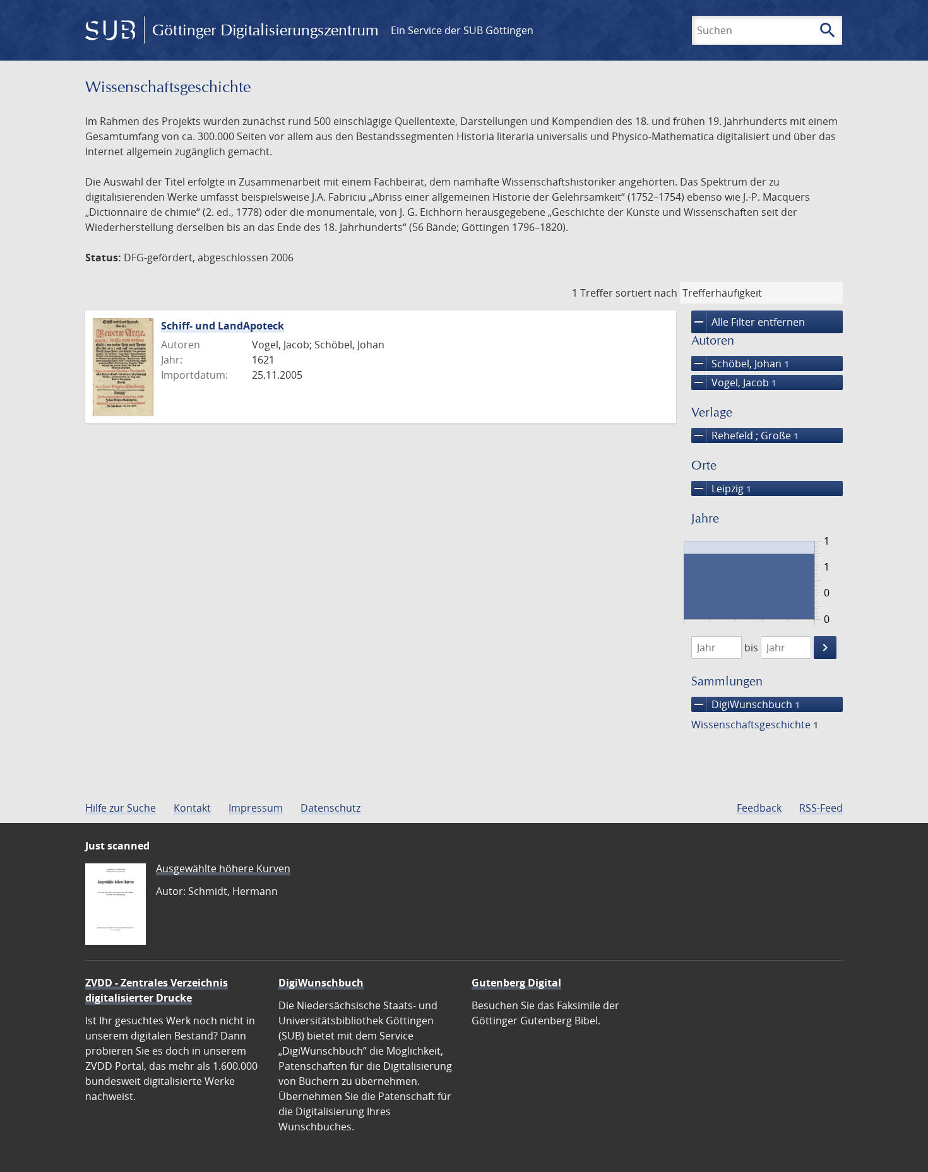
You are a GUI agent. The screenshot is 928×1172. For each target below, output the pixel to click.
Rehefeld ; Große (745, 435)
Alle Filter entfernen (748, 321)
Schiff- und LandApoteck (222, 326)
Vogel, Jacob (733, 382)
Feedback (759, 808)
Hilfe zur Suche (120, 808)
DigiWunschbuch (745, 704)
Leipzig (721, 488)
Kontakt (192, 808)
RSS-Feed (821, 808)
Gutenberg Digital (516, 983)
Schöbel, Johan (740, 363)
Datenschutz (330, 808)
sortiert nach (646, 293)
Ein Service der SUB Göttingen (462, 30)
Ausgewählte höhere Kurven (223, 868)
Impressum (256, 808)
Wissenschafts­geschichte (754, 724)
